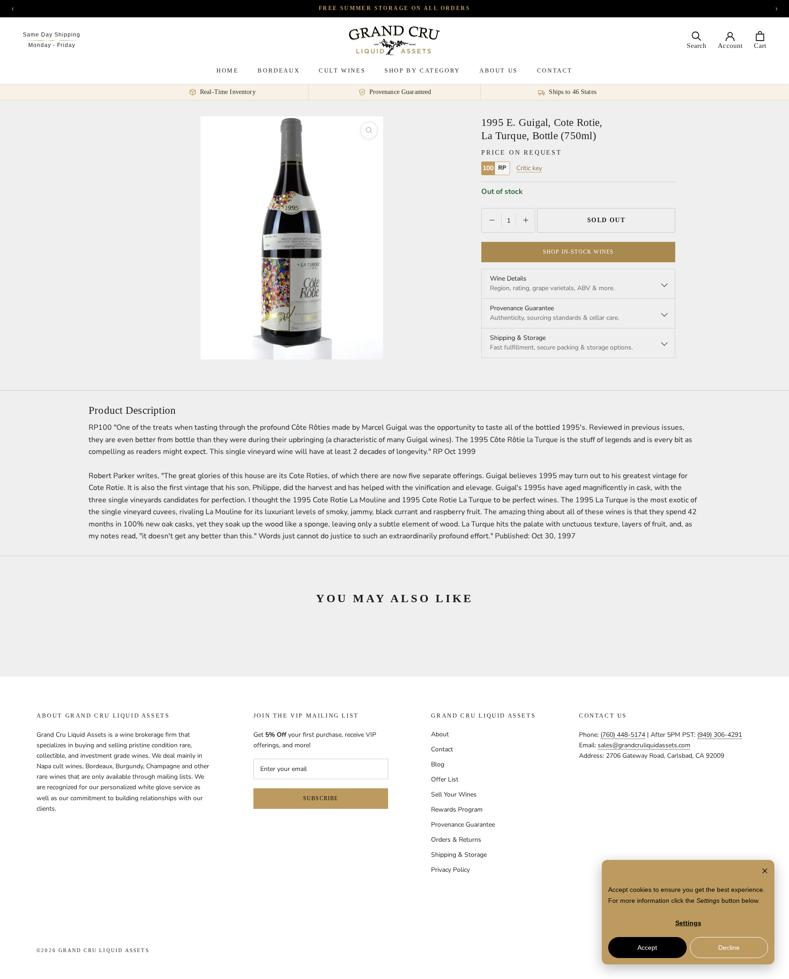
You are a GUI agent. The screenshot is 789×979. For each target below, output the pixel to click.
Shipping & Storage (459, 854)
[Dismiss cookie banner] (765, 872)
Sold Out (606, 220)
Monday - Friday (51, 45)
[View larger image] (369, 130)
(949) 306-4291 (719, 734)
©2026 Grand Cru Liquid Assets (93, 950)
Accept (647, 947)
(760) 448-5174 (622, 734)
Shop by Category (422, 70)
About (440, 734)
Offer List (444, 779)
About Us (498, 70)
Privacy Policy (450, 869)
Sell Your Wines (454, 794)
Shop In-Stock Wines (578, 252)
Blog (437, 764)
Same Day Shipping (51, 34)
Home (227, 70)
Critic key (529, 168)
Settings (688, 923)
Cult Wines (342, 70)
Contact (555, 70)
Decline (729, 947)
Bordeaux (279, 70)
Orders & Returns (456, 839)
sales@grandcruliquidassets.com (644, 745)
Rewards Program (457, 809)
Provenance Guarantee (463, 824)
